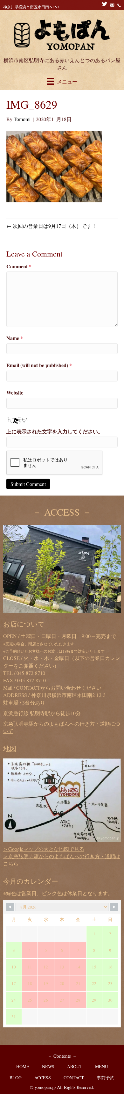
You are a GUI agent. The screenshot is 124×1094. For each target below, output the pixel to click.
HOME (22, 1066)
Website (14, 392)
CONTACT (74, 1078)
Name (14, 338)
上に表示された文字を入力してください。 (54, 431)
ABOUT (74, 1066)
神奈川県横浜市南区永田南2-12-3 (31, 6)
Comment (18, 266)
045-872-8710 (31, 673)
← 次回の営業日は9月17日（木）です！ (51, 225)
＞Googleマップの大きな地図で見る (43, 848)
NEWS (48, 1066)
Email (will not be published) (39, 365)
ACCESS (42, 1078)
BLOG (16, 1078)
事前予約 (105, 1078)
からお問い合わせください (58, 687)
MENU (101, 1066)
